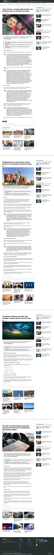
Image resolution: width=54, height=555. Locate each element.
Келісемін (50, 553)
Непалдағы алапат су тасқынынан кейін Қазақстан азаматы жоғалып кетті (46, 25)
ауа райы (3, 385)
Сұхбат (43, 1)
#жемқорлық (24, 3)
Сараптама (31, 1)
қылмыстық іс (14, 123)
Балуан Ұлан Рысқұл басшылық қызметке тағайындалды (46, 32)
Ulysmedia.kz (9, 38)
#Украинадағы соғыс (18, 3)
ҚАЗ (49, 1)
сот (2, 123)
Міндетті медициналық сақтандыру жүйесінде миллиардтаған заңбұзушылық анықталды (47, 10)
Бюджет (27, 1)
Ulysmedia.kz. (10, 343)
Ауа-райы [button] (43, 3)
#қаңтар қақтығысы (11, 3)
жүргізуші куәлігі (8, 506)
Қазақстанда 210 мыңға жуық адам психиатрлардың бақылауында (46, 20)
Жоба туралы (29, 540)
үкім (6, 123)
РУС (51, 1)
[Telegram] (4, 121)
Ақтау (4, 123)
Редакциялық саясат (30, 545)
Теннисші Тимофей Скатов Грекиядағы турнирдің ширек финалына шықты (46, 47)
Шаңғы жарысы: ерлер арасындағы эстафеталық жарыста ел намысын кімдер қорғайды (47, 42)
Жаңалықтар (19, 1)
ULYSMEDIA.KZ (4, 7)
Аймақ (34, 1)
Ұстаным (40, 1)
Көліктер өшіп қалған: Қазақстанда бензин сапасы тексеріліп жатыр (46, 15)
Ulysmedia (5, 166)
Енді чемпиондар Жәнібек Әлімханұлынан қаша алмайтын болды (46, 37)
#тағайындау (29, 3)
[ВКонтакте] (2, 121)
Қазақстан (3, 276)
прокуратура (9, 123)
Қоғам (37, 1)
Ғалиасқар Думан (6, 13)
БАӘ (6, 276)
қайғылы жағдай (10, 276)
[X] (5, 121)
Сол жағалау (24, 1)
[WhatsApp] (6, 121)
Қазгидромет (11, 385)
